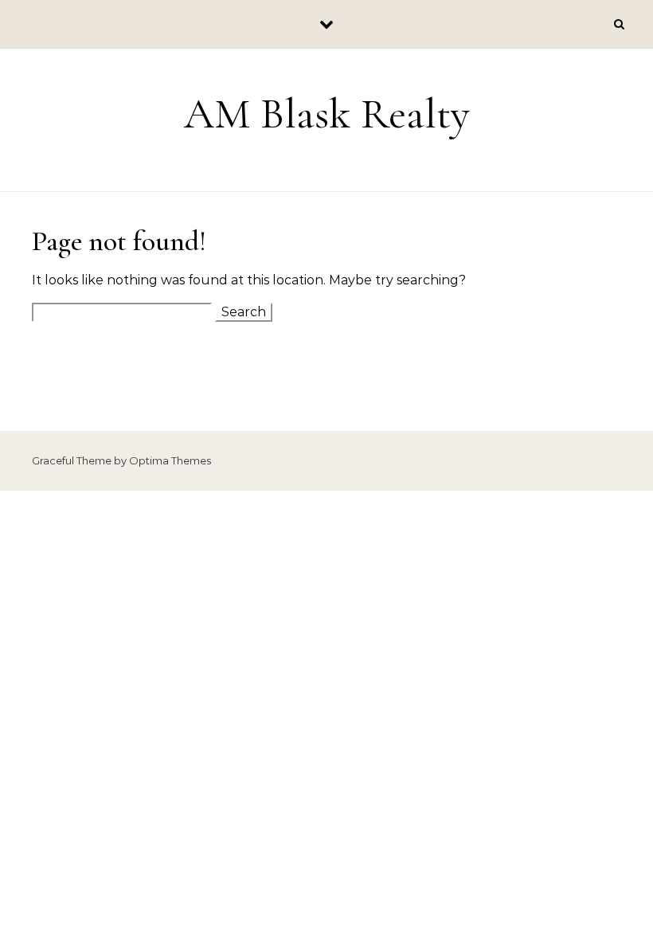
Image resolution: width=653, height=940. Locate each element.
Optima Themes (170, 460)
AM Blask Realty (327, 113)
